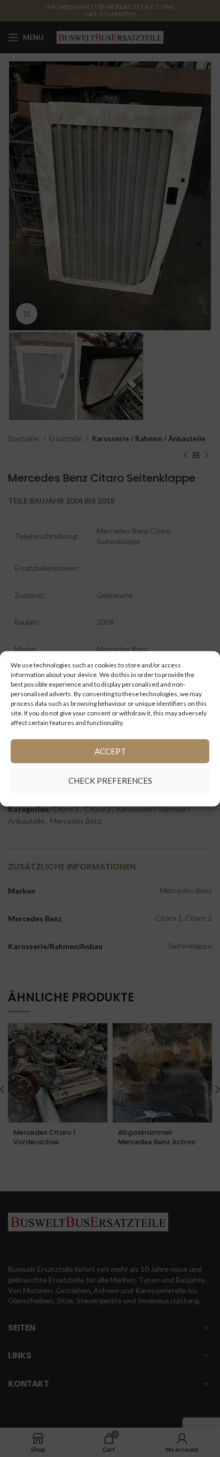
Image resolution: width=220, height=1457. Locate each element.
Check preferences (110, 780)
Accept (110, 751)
